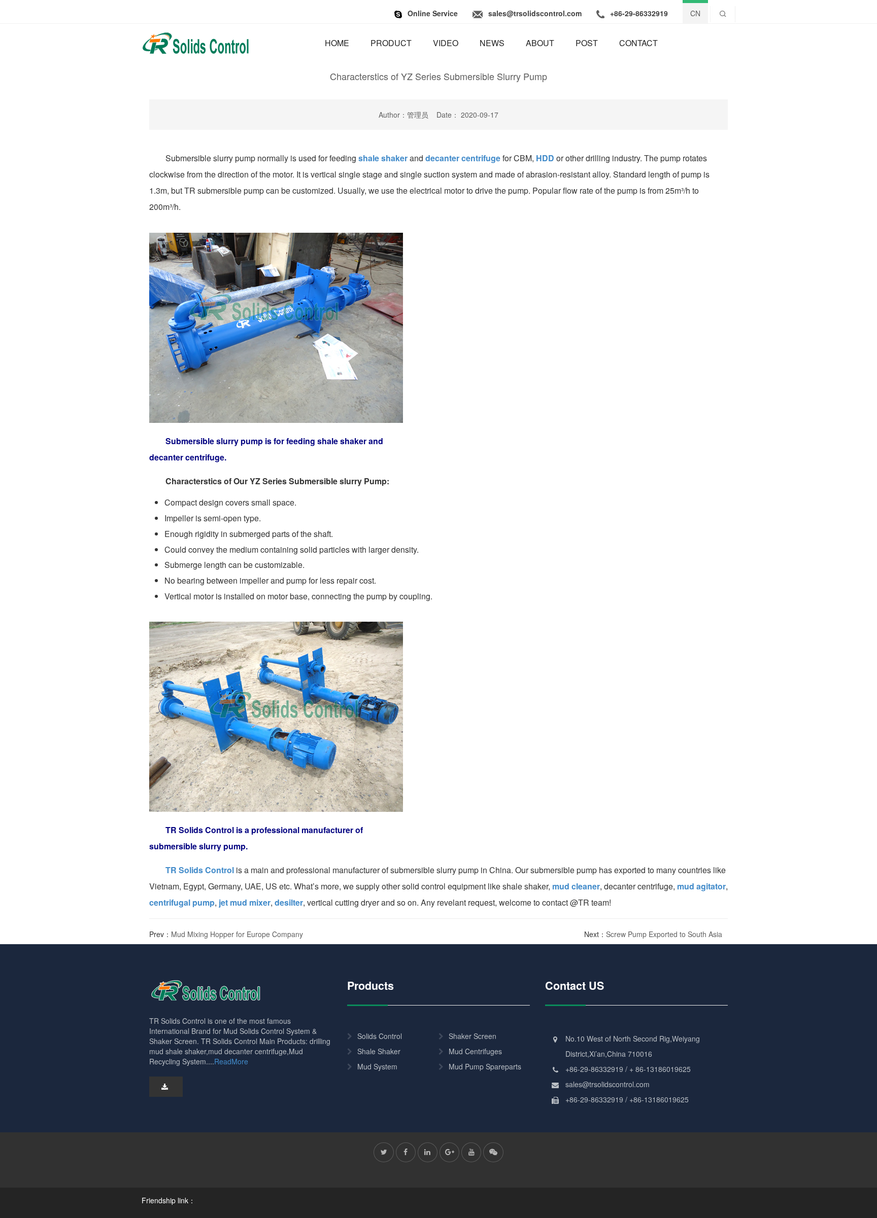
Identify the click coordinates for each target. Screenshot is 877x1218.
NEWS (492, 43)
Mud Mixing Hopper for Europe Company (237, 934)
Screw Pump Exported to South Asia (664, 934)
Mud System (377, 1066)
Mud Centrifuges (475, 1051)
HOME (337, 43)
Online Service (433, 13)
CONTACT (638, 43)
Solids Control (379, 1036)
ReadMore (231, 1061)
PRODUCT (391, 43)
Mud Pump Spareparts (485, 1066)
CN (695, 13)
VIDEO (445, 43)
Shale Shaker (378, 1051)
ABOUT (540, 43)
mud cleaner (576, 886)
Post (587, 43)
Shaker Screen (472, 1036)
